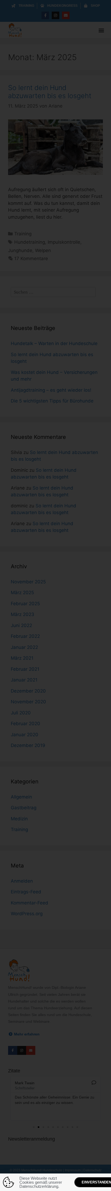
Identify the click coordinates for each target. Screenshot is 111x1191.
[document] (55, 595)
